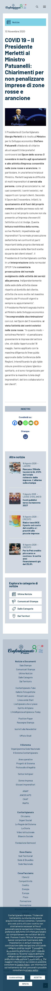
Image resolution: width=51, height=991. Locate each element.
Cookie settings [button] (15, 977)
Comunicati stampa (28, 601)
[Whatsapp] (25, 422)
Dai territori (24, 616)
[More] (36, 422)
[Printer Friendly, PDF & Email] (25, 438)
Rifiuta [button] (25, 984)
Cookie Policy (23, 964)
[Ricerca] (35, 6)
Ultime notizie (25, 594)
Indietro (25, 408)
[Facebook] (14, 422)
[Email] (30, 422)
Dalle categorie (25, 608)
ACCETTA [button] (38, 977)
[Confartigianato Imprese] (16, 7)
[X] (20, 422)
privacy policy (31, 970)
